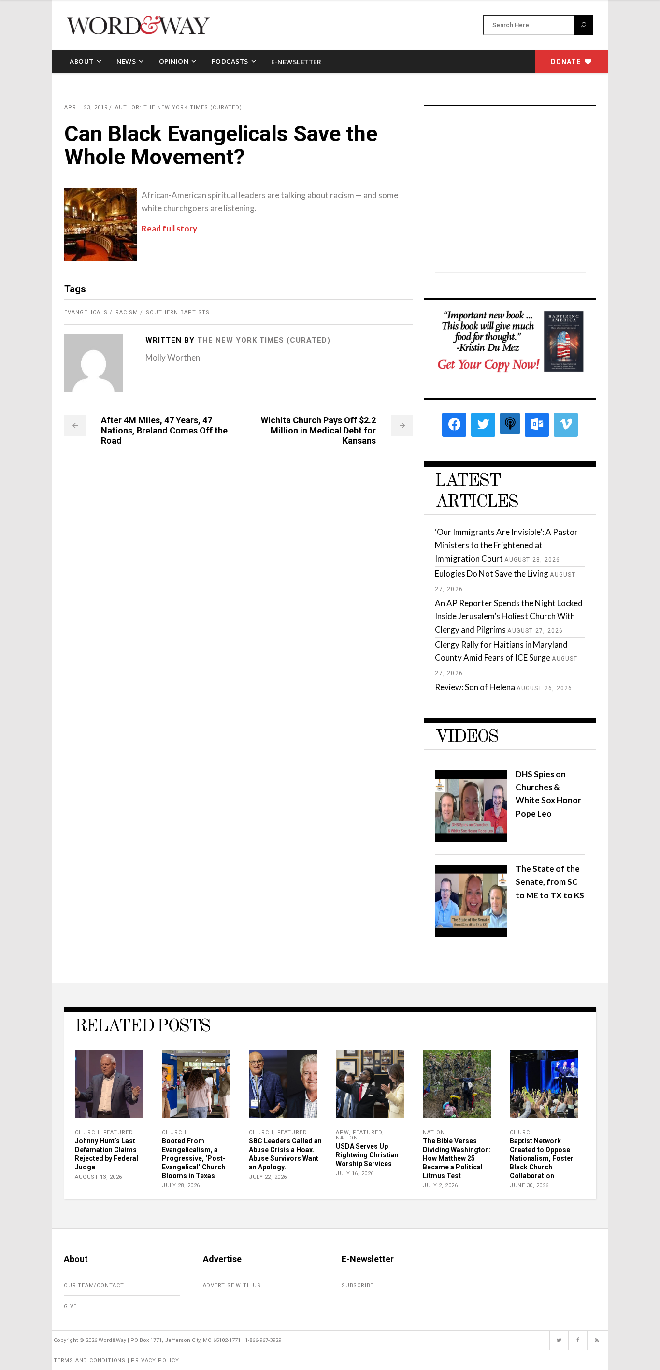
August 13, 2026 (98, 1177)
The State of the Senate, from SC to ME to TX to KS (550, 882)
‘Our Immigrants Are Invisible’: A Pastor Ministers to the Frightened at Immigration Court (506, 545)
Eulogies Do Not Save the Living (491, 573)
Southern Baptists (178, 312)
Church (87, 1132)
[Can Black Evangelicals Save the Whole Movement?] (93, 363)
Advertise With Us (232, 1286)
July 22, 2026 (268, 1177)
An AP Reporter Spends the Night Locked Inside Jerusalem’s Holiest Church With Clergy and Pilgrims (509, 616)
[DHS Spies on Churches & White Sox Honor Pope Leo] (471, 839)
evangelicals (86, 312)
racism (126, 312)
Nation (347, 1138)
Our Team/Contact (94, 1286)
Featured (118, 1132)
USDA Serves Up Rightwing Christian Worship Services (367, 1155)
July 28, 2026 (181, 1186)
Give (70, 1306)
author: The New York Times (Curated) (178, 107)
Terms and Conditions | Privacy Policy (116, 1360)
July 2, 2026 (440, 1186)
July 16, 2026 (355, 1173)
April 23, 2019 (86, 107)
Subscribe (357, 1286)
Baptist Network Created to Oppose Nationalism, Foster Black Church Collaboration (542, 1158)
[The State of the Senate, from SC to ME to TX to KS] (471, 934)
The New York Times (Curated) (263, 340)
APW (342, 1132)
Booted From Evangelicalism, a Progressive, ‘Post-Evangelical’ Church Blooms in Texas (194, 1158)
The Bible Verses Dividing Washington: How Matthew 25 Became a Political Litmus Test (457, 1158)
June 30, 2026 (529, 1186)
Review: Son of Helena (475, 687)
